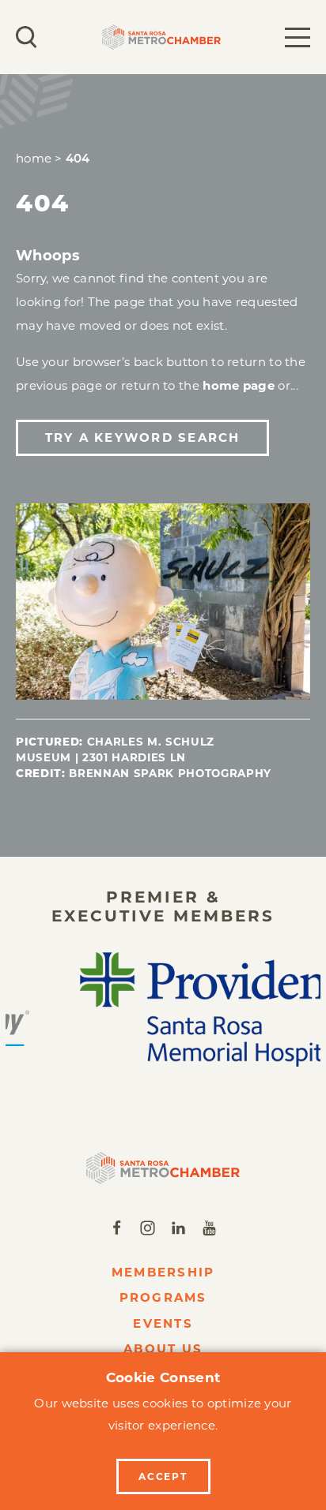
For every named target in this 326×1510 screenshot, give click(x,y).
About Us (163, 1348)
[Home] (163, 1168)
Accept (163, 1476)
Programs (163, 1297)
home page (239, 385)
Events (163, 1323)
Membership (163, 1272)
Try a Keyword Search (143, 437)
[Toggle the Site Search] (26, 37)
